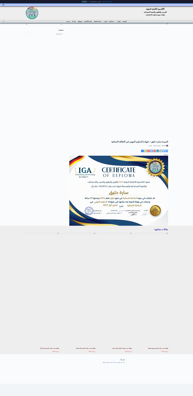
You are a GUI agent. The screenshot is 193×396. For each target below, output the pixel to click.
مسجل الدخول (113, 362)
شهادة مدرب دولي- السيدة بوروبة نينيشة (158, 348)
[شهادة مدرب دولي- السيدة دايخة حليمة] (78, 289)
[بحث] (3, 21)
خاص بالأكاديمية (88, 21)
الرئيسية (125, 21)
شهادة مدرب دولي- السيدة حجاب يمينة (122, 348)
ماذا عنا (74, 21)
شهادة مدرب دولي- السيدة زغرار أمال (49, 348)
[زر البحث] (26, 24)
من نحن (68, 21)
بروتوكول (80, 21)
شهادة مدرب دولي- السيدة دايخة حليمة (85, 348)
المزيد (105, 21)
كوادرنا (119, 21)
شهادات (150, 145)
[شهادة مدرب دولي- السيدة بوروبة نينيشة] (151, 289)
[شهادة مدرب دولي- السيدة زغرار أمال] (42, 289)
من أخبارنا (111, 21)
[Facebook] (3, 5)
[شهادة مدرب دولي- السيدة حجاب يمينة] (115, 289)
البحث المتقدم (97, 21)
